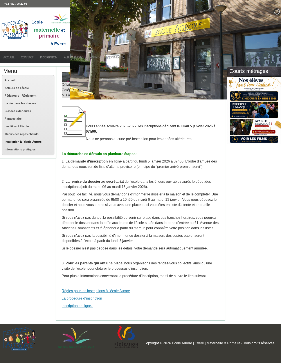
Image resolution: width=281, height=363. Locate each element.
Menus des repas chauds (21, 134)
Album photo (73, 57)
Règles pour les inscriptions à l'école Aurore (96, 291)
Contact (27, 57)
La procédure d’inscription (82, 298)
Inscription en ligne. (77, 306)
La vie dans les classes (20, 103)
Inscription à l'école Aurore (23, 141)
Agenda (95, 57)
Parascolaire (13, 118)
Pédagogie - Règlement (20, 95)
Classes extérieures (18, 111)
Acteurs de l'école (17, 88)
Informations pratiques (20, 149)
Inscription (48, 57)
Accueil (8, 57)
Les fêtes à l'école (17, 126)
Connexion (116, 57)
